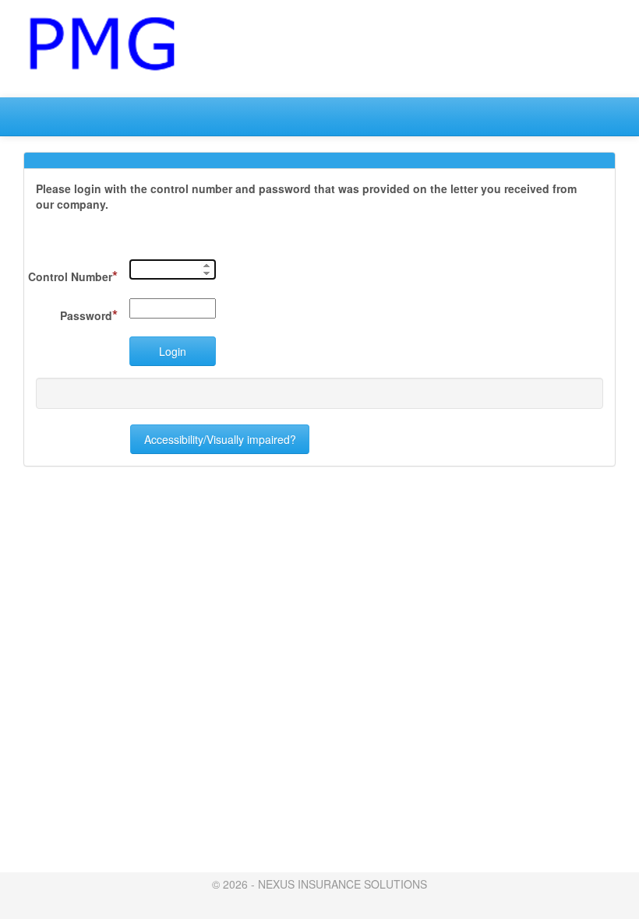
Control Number (73, 276)
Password (89, 315)
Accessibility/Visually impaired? (220, 439)
